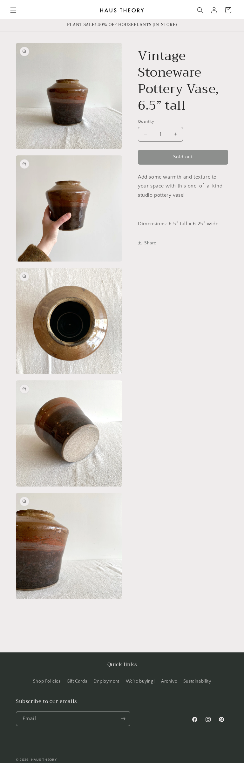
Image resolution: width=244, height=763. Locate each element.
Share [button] (150, 243)
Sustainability (197, 681)
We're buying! (140, 681)
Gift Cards (77, 681)
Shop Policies (47, 681)
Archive (169, 681)
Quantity (146, 121)
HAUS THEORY (44, 760)
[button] (13, 10)
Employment (106, 681)
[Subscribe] (123, 718)
